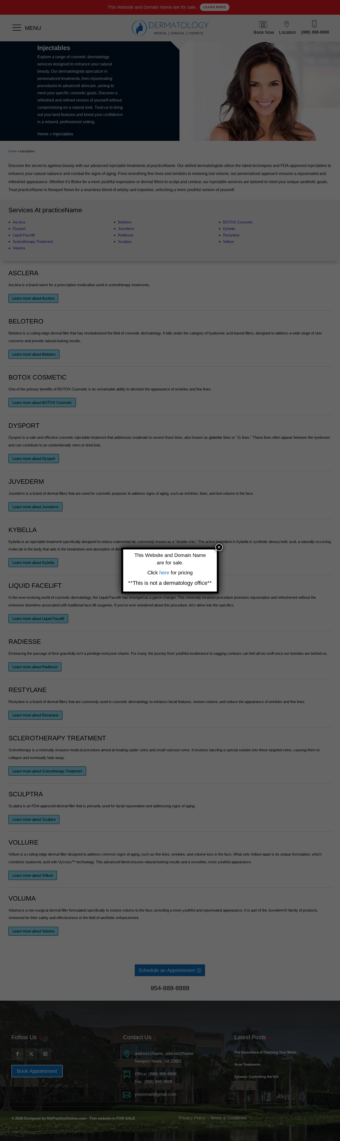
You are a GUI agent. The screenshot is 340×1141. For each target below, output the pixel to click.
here (165, 572)
